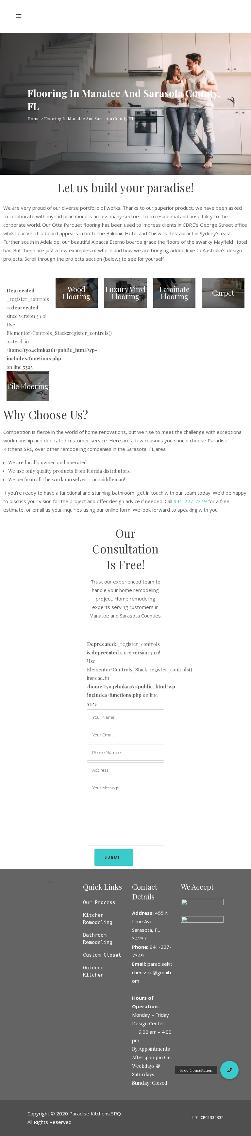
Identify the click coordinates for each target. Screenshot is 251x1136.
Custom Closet (102, 955)
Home (33, 118)
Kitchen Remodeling (97, 918)
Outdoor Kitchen (93, 971)
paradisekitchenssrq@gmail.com (152, 972)
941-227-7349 (190, 501)
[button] (229, 1070)
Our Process (99, 902)
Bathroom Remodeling (97, 938)
